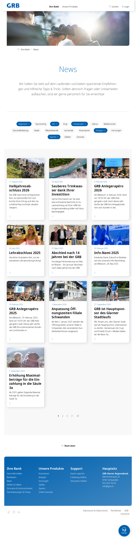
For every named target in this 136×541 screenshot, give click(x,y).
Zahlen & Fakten (14, 484)
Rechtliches (116, 510)
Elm (54, 123)
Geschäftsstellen (14, 473)
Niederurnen (110, 123)
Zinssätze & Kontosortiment (19, 488)
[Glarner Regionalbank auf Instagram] (14, 512)
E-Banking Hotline (78, 477)
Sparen (54, 136)
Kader (37, 130)
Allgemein (23, 123)
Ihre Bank (54, 6)
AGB (126, 510)
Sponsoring (40, 123)
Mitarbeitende (52, 130)
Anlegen (100, 130)
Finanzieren (84, 130)
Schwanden (79, 123)
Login (126, 6)
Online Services (46, 492)
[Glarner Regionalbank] (25, 5)
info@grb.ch (107, 486)
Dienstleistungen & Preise (19, 492)
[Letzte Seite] (77, 416)
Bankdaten (11, 477)
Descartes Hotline (79, 480)
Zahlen (67, 136)
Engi (65, 123)
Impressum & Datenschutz (95, 510)
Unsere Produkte (70, 6)
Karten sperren (77, 473)
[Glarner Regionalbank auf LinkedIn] (19, 512)
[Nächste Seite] (72, 416)
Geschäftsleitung (20, 130)
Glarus (95, 123)
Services (80, 136)
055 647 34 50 (109, 483)
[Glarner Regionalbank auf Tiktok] (9, 512)
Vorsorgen (116, 130)
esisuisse (125, 513)
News (9, 480)
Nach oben (69, 445)
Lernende (68, 130)
